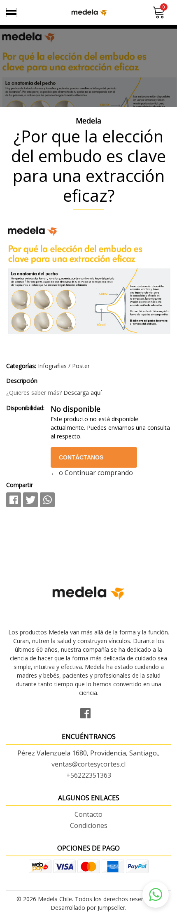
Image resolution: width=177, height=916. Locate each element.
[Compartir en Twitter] (30, 499)
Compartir (19, 485)
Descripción (21, 381)
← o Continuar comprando (92, 472)
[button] (155, 894)
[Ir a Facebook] (88, 712)
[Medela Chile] (89, 12)
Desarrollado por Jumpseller (88, 907)
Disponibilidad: (25, 408)
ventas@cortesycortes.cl (88, 764)
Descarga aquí (82, 392)
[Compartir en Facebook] (13, 499)
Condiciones (88, 825)
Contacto (88, 814)
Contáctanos (81, 457)
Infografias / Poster (64, 366)
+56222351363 (88, 775)
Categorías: (21, 366)
